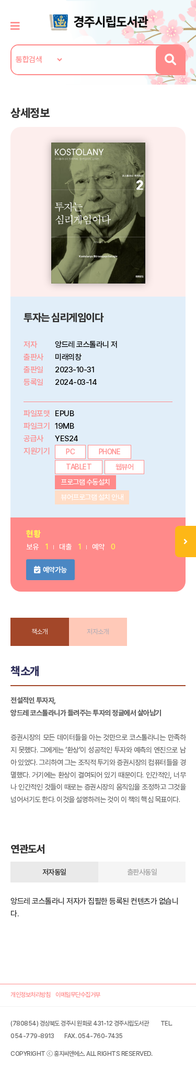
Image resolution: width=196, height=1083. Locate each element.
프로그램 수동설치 (85, 482)
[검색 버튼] (170, 59)
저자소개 (98, 631)
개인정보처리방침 (30, 994)
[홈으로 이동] (98, 21)
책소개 (39, 631)
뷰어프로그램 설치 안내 (92, 497)
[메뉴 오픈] (185, 541)
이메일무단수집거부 (77, 994)
